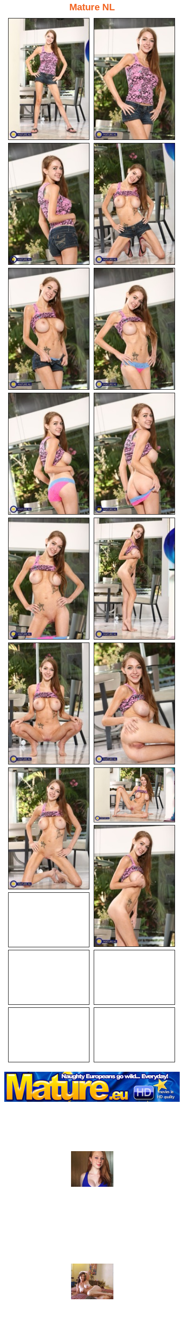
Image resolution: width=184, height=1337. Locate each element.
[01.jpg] (48, 79)
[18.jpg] (134, 977)
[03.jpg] (48, 204)
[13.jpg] (48, 828)
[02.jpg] (134, 79)
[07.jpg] (48, 454)
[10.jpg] (134, 579)
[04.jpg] (134, 204)
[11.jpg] (48, 703)
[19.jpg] (48, 1034)
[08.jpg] (134, 454)
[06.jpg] (134, 329)
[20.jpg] (134, 1034)
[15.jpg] (134, 886)
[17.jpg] (48, 977)
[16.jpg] (48, 919)
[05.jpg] (48, 329)
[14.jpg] (134, 794)
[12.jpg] (134, 703)
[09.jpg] (48, 579)
